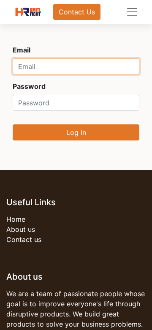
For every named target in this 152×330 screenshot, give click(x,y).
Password (29, 86)
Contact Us (77, 12)
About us (20, 229)
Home (15, 219)
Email (21, 50)
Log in (76, 132)
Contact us (23, 239)
